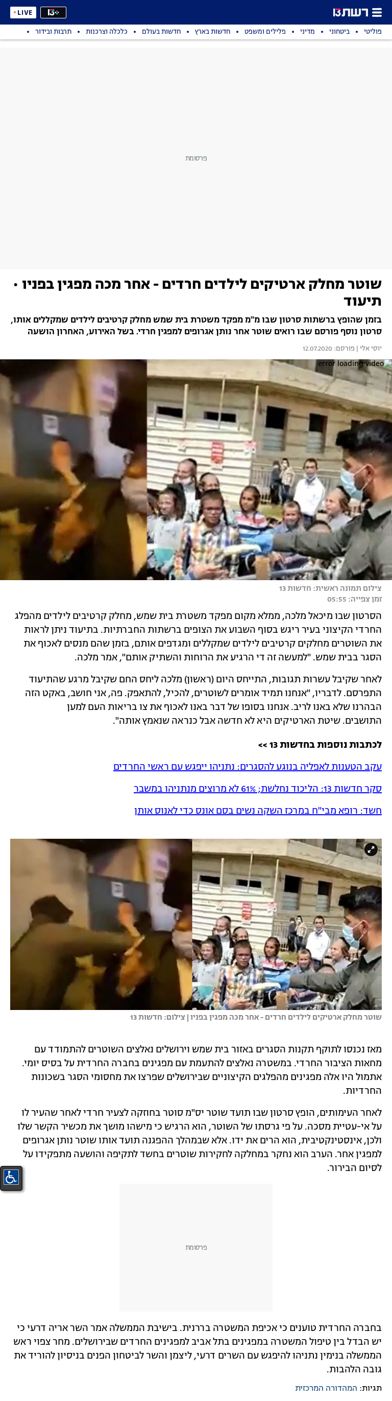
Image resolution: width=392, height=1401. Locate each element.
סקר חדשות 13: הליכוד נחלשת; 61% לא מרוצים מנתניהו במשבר (258, 789)
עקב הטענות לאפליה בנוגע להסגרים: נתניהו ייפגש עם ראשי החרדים (247, 767)
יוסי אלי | (368, 349)
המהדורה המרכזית (326, 1389)
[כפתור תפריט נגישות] (11, 1177)
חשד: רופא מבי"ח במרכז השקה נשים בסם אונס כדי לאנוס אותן (258, 811)
